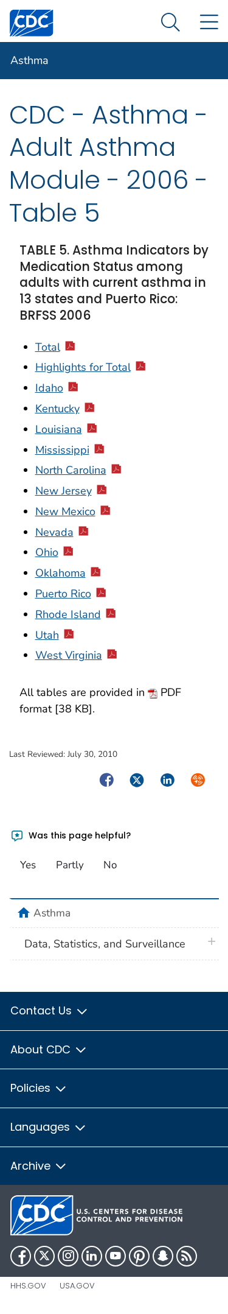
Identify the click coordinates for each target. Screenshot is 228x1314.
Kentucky (57, 408)
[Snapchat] (163, 1256)
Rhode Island (68, 614)
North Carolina (70, 470)
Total (47, 347)
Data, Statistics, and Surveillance (104, 943)
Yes (28, 865)
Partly (70, 865)
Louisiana (58, 429)
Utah (47, 635)
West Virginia (68, 655)
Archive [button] (32, 1165)
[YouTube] (115, 1256)
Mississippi (62, 450)
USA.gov (77, 1285)
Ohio (46, 552)
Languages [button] (41, 1126)
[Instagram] (68, 1256)
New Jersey (63, 490)
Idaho (49, 388)
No (110, 865)
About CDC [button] (42, 1049)
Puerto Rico (63, 593)
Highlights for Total (83, 367)
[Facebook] (20, 1256)
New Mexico (65, 511)
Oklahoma (60, 573)
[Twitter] (44, 1256)
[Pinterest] (139, 1256)
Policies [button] (32, 1087)
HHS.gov (28, 1285)
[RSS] (186, 1256)
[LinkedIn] (91, 1256)
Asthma (29, 60)
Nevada (54, 532)
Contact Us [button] (42, 1010)
